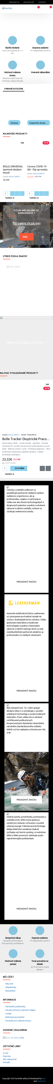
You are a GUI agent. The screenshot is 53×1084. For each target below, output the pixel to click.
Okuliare (14, 123)
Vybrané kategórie (13, 89)
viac (25, 237)
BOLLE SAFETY (14, 176)
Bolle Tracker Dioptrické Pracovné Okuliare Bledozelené (26, 439)
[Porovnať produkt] (22, 193)
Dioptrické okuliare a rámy (38, 123)
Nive (44, 1078)
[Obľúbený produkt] (17, 193)
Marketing (41, 1081)
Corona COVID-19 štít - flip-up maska (37, 168)
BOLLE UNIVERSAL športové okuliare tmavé (13, 169)
